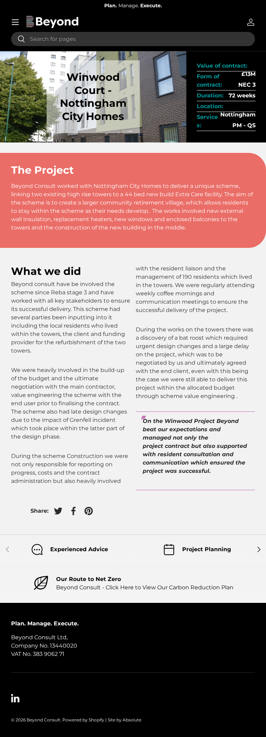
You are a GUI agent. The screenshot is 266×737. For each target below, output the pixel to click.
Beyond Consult (43, 719)
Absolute (132, 719)
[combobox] (133, 39)
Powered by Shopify (83, 719)
